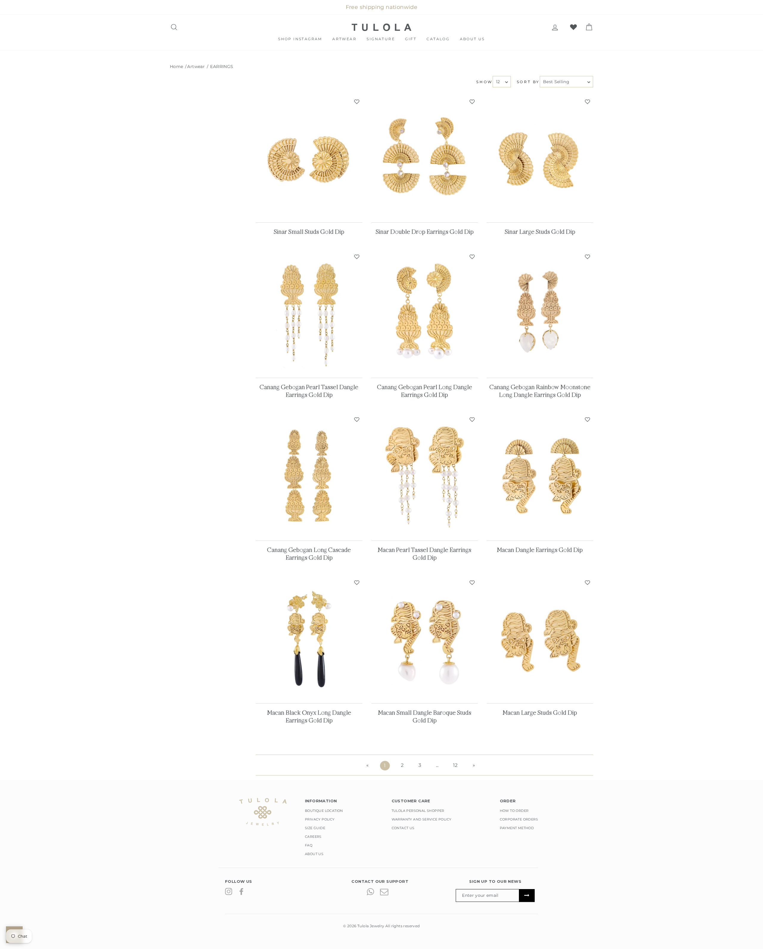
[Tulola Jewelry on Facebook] (241, 891)
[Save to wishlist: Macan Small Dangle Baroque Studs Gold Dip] (472, 582)
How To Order (514, 811)
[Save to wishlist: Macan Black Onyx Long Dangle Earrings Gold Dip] (356, 582)
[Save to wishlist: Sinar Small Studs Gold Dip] (356, 101)
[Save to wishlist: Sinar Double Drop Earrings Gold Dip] (472, 101)
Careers (313, 837)
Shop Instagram (300, 39)
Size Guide (315, 828)
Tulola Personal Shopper (418, 811)
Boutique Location (324, 811)
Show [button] (484, 82)
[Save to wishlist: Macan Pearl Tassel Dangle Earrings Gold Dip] (472, 419)
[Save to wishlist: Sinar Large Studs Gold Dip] (587, 101)
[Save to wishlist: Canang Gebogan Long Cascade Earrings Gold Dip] (356, 419)
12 (455, 765)
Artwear (344, 39)
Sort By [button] (528, 82)
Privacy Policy (320, 819)
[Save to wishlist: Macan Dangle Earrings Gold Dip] (587, 419)
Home (176, 66)
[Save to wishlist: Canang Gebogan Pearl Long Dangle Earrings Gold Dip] (472, 256)
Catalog (438, 39)
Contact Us (403, 828)
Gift (410, 39)
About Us (472, 39)
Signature (381, 39)
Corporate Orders (519, 819)
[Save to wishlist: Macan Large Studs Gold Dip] (587, 582)
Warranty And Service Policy (422, 819)
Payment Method (517, 828)
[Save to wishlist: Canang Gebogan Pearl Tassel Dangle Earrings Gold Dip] (356, 256)
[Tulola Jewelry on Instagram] (228, 891)
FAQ (308, 845)
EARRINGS (221, 66)
